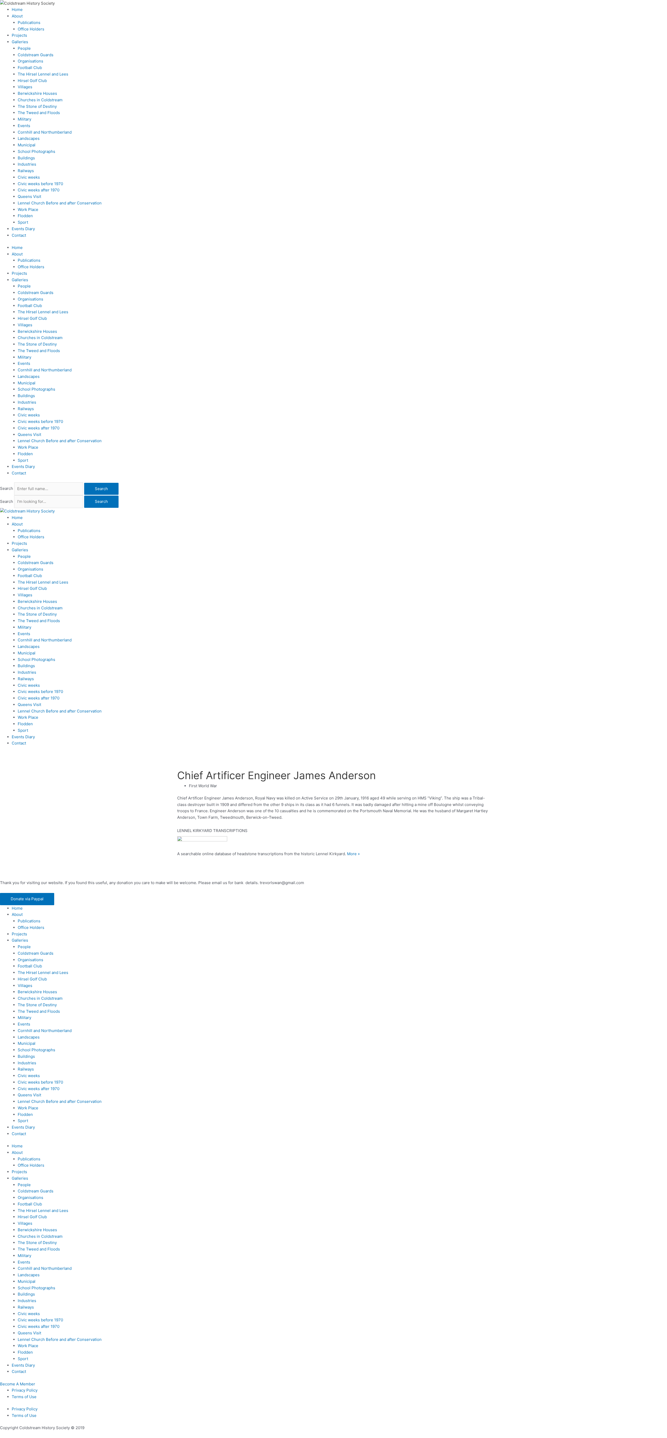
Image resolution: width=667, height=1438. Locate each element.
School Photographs (36, 151)
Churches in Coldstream (40, 99)
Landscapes (29, 138)
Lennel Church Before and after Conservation (60, 203)
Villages (25, 86)
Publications (29, 22)
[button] (27, 899)
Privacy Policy (25, 1390)
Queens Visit (29, 196)
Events (24, 125)
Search (6, 488)
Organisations (30, 61)
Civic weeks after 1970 (38, 189)
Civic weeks (29, 177)
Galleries (20, 41)
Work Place (28, 209)
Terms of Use (24, 1396)
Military (24, 119)
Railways (26, 170)
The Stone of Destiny (37, 106)
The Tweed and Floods (39, 112)
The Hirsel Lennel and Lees (43, 74)
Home (17, 9)
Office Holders (31, 29)
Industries (27, 164)
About (17, 16)
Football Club (30, 67)
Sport (23, 222)
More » (353, 853)
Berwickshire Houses (37, 93)
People (24, 48)
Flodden (25, 215)
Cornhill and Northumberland (45, 132)
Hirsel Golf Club (32, 80)
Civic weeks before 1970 (40, 183)
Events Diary (23, 228)
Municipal (26, 144)
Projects (19, 35)
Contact (19, 235)
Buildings (26, 157)
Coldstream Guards (35, 54)
